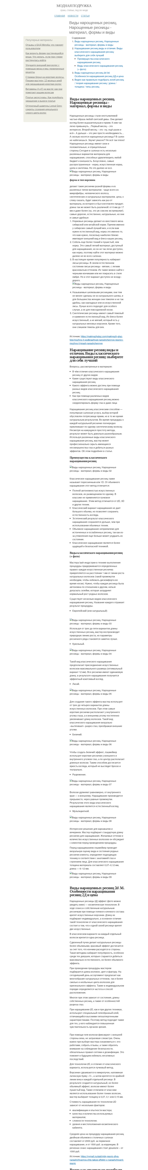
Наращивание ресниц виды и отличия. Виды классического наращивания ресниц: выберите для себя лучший (99, 52)
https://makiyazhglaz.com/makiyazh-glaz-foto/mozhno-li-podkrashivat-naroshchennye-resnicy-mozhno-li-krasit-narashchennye (96, 340)
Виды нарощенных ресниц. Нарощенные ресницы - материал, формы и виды (97, 43)
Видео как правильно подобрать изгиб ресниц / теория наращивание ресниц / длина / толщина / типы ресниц (99, 83)
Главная (59, 15)
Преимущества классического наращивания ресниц (93, 60)
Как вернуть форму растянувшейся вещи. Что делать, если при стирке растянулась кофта (44, 57)
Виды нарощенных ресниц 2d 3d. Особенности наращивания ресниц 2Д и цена (99, 74)
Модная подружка (74, 5)
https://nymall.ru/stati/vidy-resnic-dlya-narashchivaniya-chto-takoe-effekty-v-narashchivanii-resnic (97, 1160)
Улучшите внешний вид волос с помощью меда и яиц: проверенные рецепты (45, 68)
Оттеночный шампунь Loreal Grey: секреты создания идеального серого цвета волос (44, 109)
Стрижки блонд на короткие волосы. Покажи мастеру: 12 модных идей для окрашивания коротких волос (45, 80)
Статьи (85, 15)
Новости (73, 15)
